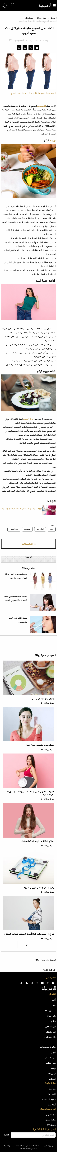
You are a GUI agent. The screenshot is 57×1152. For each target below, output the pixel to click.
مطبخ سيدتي (50, 1120)
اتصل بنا (52, 1094)
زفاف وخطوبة (50, 1037)
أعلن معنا (52, 1105)
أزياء (54, 1000)
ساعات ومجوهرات (48, 1047)
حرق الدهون (28, 419)
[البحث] (12, 5)
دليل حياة (51, 1016)
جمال (53, 1005)
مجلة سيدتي (51, 1114)
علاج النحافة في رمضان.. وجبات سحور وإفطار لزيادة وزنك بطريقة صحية (30, 793)
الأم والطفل (51, 1032)
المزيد (27, 944)
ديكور (53, 1068)
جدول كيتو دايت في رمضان (43, 699)
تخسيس (27, 529)
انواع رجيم (40, 529)
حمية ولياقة (29, 18)
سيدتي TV (51, 1125)
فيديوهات (51, 1073)
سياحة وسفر (50, 1057)
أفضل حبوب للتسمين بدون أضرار (40, 745)
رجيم (51, 529)
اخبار (54, 1052)
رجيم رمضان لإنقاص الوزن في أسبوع (39, 888)
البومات (52, 1079)
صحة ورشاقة (41, 18)
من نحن (52, 1089)
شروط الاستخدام (49, 1099)
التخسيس (41, 106)
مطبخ (53, 1021)
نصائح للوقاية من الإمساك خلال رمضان (37, 841)
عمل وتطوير (51, 1063)
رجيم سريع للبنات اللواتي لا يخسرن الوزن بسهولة (22, 510)
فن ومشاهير (50, 1026)
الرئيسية (54, 18)
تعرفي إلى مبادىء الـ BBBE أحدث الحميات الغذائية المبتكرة (29, 934)
